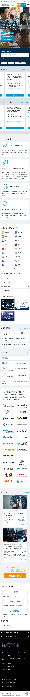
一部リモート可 (11, 63)
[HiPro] (15, 592)
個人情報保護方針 (6, 686)
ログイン (24, 4)
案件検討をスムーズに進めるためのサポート (14, 210)
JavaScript (7, 232)
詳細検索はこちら (5, 58)
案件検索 (4, 652)
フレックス (17, 63)
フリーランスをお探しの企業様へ (8, 659)
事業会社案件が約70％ (16, 186)
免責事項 (4, 676)
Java (6, 244)
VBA (19, 256)
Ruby (19, 244)
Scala (6, 248)
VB (5, 260)
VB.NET (6, 264)
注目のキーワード (5, 61)
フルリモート (4, 63)
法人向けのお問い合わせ (8, 666)
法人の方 (27, 1)
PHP (19, 240)
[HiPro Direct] (15, 610)
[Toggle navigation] (28, 5)
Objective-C (20, 252)
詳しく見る (15, 95)
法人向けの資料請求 (7, 663)
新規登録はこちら (15, 576)
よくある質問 (21, 652)
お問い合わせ (21, 658)
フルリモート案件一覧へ (23, 102)
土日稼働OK (23, 63)
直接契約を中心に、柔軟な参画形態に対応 (13, 168)
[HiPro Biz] (15, 601)
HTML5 (6, 236)
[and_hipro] (7, 626)
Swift (6, 256)
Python (19, 236)
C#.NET (19, 264)
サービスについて (6, 655)
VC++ (19, 260)
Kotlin (6, 252)
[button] (7, 85)
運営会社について (6, 669)
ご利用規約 (5, 672)
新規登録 (19, 4)
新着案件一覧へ (25, 69)
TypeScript (20, 232)
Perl (5, 240)
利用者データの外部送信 (8, 682)
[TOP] (7, 4)
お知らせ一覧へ (25, 353)
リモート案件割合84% (16, 145)
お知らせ (20, 655)
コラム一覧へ (26, 492)
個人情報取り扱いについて (8, 679)
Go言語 (19, 248)
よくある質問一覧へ (24, 328)
